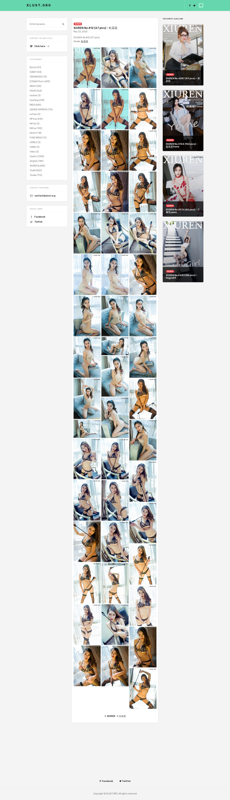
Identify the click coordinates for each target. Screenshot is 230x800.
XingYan (34, 161)
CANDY (33, 72)
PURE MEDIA (36, 137)
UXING (33, 147)
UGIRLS (33, 142)
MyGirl (33, 133)
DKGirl (33, 86)
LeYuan (33, 114)
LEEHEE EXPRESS (38, 109)
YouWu (33, 175)
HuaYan (33, 95)
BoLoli (33, 67)
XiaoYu (33, 156)
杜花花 (84, 41)
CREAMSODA (36, 76)
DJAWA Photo (37, 81)
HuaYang (34, 100)
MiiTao (33, 123)
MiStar (33, 128)
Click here (39, 46)
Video (32, 151)
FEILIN (33, 90)
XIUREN (78, 24)
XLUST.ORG (39, 5)
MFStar (33, 119)
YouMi (33, 170)
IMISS (32, 105)
